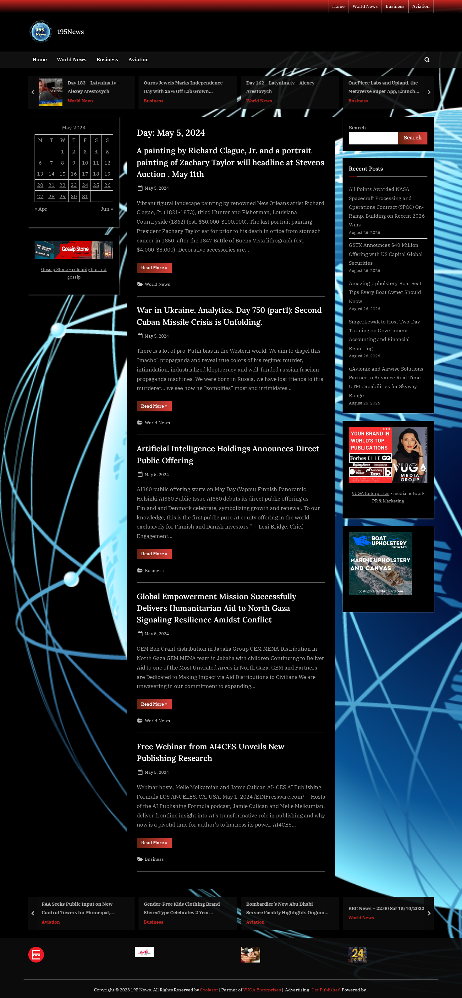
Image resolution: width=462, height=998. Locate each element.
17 (85, 173)
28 (51, 196)
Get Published (326, 990)
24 (85, 185)
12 (107, 162)
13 (40, 173)
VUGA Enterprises (370, 493)
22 (62, 185)
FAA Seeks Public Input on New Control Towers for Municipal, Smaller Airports (77, 909)
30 (74, 196)
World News (365, 6)
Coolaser (209, 990)
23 (74, 185)
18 (96, 173)
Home (338, 6)
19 (107, 173)
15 (62, 173)
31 (85, 196)
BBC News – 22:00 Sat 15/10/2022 (387, 908)
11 (96, 162)
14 (51, 173)
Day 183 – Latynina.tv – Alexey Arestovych (94, 87)
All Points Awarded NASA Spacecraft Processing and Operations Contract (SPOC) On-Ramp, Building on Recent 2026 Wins (387, 207)
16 (74, 173)
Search (357, 127)
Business (395, 6)
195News (71, 31)
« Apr (41, 208)
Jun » (107, 208)
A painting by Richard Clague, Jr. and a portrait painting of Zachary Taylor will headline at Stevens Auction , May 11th (230, 162)
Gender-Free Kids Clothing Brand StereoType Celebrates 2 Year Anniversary (182, 909)
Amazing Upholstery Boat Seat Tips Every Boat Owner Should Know (385, 292)
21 (51, 185)
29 (62, 196)
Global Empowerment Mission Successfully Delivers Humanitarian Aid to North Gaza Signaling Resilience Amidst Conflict (216, 608)
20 (40, 185)
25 (96, 185)
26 (107, 185)
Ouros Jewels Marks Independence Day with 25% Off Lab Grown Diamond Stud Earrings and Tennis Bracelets (183, 88)
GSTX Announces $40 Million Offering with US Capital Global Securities (386, 253)
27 (40, 196)
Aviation (421, 6)
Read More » (156, 268)
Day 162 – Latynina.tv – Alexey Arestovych (280, 87)
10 (85, 162)
